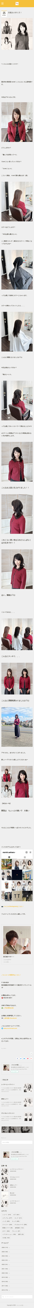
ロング (18, 1218)
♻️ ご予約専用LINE (7, 1008)
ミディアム (7, 1218)
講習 (21, 1234)
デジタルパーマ (21, 1224)
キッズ (15, 1221)
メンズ (6, 1221)
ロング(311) (3, 1048)
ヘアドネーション (9, 1234)
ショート (6, 1214)
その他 (6, 1238)
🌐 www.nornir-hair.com (9, 1028)
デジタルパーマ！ (15, 1177)
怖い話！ (12, 1193)
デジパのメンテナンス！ (8, 1113)
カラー (6, 1231)
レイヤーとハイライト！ (8, 1084)
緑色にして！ (5, 1099)
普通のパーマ (7, 1228)
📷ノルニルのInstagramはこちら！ (12, 906)
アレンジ (16, 1231)
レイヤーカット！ (15, 1201)
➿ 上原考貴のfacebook (9, 1018)
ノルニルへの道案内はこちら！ (11, 975)
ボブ (16, 1214)
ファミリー (7, 1224)
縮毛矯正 (19, 1228)
